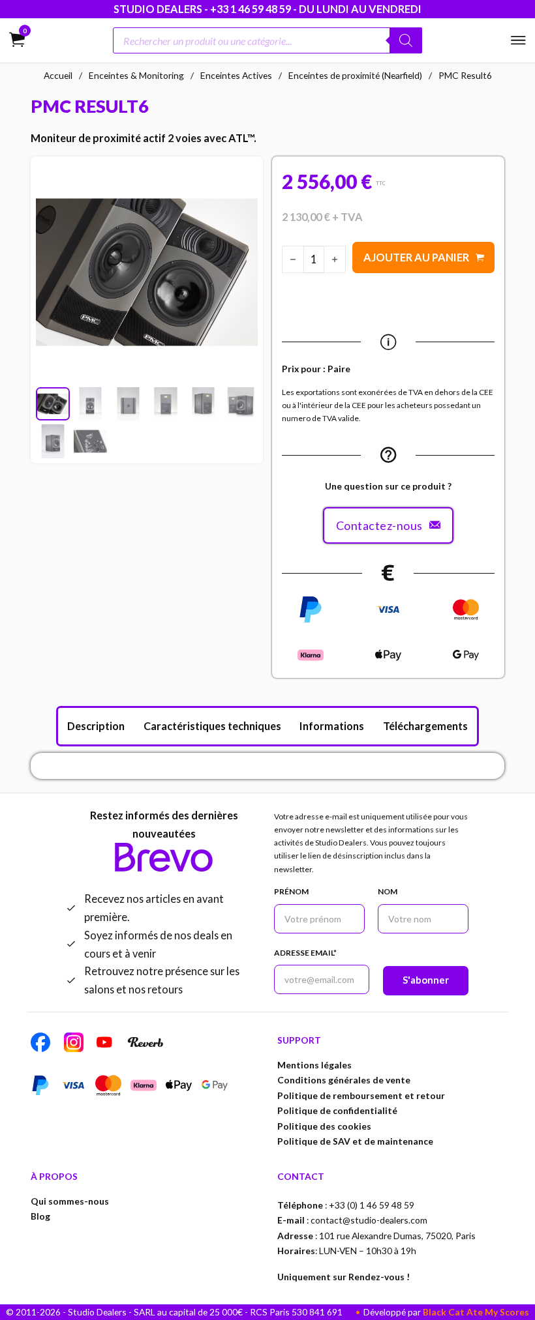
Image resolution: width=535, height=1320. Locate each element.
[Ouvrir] (518, 40)
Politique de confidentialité (337, 1110)
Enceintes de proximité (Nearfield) (355, 75)
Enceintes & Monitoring (136, 75)
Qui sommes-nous (70, 1201)
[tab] (96, 726)
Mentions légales (314, 1064)
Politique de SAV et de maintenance (355, 1141)
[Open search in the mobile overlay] (268, 40)
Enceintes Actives (236, 75)
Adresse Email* (305, 953)
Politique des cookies (324, 1126)
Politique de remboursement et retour (361, 1095)
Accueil (58, 75)
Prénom (291, 891)
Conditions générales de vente (343, 1079)
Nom (387, 891)
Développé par (446, 1311)
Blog (40, 1216)
